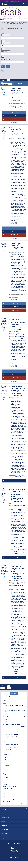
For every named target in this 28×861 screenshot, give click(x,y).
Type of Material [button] (6, 716)
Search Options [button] (5, 74)
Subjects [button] (5, 729)
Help (2, 838)
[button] (21, 83)
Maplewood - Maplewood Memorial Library (15, 710)
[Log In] (23, 3)
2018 (6, 759)
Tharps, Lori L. (8, 749)
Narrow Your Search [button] (8, 697)
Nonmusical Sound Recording (12, 724)
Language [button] (5, 771)
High (6, 765)
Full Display (15, 115)
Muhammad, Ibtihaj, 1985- (11, 734)
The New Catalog (10, 1)
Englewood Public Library (11, 708)
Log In (25, 3)
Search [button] (3, 821)
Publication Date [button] (6, 754)
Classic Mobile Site (14, 857)
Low (6, 768)
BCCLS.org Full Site (14, 843)
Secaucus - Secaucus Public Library (13, 705)
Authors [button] (5, 741)
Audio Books (8, 721)
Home (3, 813)
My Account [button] (4, 829)
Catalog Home (5, 817)
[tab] (21, 83)
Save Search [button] (14, 693)
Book (6, 719)
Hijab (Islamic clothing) (10, 736)
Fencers (6, 732)
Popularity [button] (5, 762)
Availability (15, 112)
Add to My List (14, 122)
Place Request (14, 119)
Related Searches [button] (7, 778)
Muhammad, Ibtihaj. (9, 747)
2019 (6, 757)
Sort (2, 82)
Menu (5, 4)
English (6, 774)
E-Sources (4, 825)
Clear (8, 66)
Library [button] (4, 700)
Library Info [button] (4, 834)
